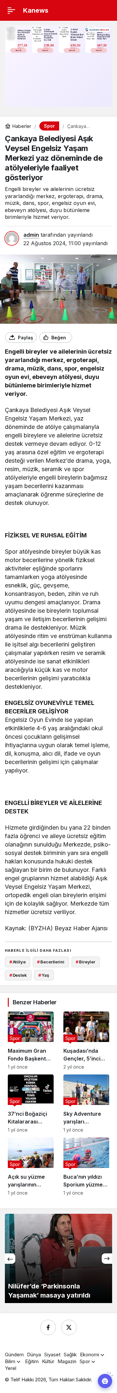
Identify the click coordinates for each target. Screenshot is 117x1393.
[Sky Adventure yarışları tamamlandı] (86, 1103)
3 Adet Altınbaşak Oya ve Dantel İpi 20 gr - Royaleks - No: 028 (50, 34)
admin (31, 235)
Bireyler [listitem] (85, 961)
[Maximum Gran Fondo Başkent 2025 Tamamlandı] (31, 1040)
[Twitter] (69, 1327)
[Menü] (11, 10)
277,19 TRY (23, 47)
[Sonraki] (107, 1258)
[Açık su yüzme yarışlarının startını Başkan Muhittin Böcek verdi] (31, 1166)
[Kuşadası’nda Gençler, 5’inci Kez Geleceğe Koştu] (86, 1040)
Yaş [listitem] (43, 975)
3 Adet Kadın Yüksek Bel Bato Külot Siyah (77, 34)
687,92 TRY (102, 47)
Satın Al (18, 50)
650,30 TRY (76, 47)
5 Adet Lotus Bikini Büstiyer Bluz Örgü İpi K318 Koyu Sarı (103, 34)
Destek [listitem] (18, 975)
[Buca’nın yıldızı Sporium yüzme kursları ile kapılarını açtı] (86, 1166)
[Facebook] (48, 1327)
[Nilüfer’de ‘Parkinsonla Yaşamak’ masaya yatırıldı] (58, 1258)
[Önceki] (10, 1258)
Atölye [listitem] (17, 961)
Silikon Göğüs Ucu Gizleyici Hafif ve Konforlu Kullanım (24, 34)
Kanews (35, 10)
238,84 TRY (49, 47)
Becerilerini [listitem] (50, 961)
